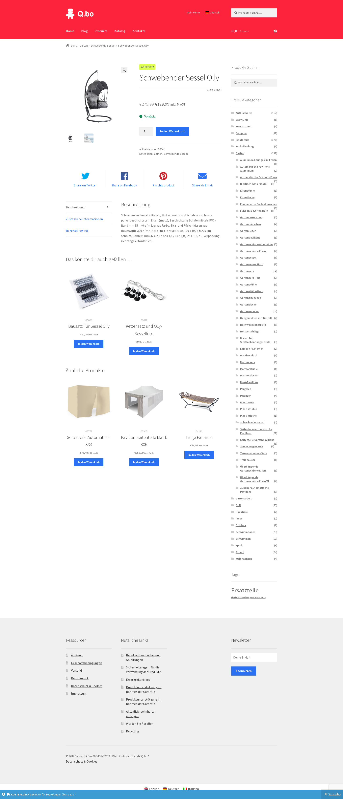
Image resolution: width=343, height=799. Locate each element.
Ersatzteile (242, 140)
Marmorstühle (249, 369)
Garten (84, 45)
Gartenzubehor (249, 311)
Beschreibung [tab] (75, 207)
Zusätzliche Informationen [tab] (84, 219)
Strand (240, 552)
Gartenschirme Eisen (253, 251)
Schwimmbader (245, 532)
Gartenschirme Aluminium (256, 244)
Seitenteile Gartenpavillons (257, 440)
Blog (84, 31)
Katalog (119, 31)
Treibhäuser (247, 460)
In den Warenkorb (172, 131)
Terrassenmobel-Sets (253, 453)
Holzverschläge (249, 331)
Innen (239, 518)
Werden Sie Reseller (139, 723)
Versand (76, 670)
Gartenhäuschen (250, 224)
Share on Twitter (85, 185)
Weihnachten (244, 558)
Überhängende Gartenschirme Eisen (253, 468)
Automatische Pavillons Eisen (258, 177)
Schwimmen (243, 538)
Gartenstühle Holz (251, 291)
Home (70, 31)
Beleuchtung (243, 126)
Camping (241, 133)
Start (74, 45)
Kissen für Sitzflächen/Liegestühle (255, 340)
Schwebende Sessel (103, 45)
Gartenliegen (248, 231)
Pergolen (245, 389)
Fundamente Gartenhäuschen (258, 204)
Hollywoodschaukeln (253, 324)
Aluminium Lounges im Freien (258, 160)
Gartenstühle (248, 284)
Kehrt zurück (80, 678)
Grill (238, 505)
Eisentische (247, 197)
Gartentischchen (250, 298)
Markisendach (248, 355)
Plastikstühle (248, 409)
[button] (124, 70)
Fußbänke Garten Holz (254, 211)
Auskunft (77, 655)
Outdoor (241, 525)
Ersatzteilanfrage (138, 680)
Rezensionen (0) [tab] (77, 231)
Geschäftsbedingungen (86, 663)
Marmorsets (247, 362)
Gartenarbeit (244, 498)
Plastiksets (247, 402)
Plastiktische (248, 415)
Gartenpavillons (250, 237)
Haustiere (242, 512)
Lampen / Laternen (251, 348)
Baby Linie (242, 119)
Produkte (101, 31)
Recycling (132, 731)
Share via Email (202, 185)
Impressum (79, 693)
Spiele (239, 545)
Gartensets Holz (250, 278)
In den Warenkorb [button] (89, 344)
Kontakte (138, 31)
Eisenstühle (247, 190)
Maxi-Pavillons (249, 382)
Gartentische (248, 304)
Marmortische (248, 375)
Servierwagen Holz (251, 446)
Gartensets (247, 271)
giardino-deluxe (258, 597)
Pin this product (163, 185)
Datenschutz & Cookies (86, 686)
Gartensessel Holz (251, 264)
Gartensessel (248, 257)
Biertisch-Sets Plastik (253, 184)
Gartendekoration (251, 217)
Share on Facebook (124, 185)
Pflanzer (245, 395)
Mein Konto (193, 12)
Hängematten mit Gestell (256, 318)
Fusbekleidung (245, 146)
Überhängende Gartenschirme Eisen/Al (254, 479)
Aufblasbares (244, 113)
